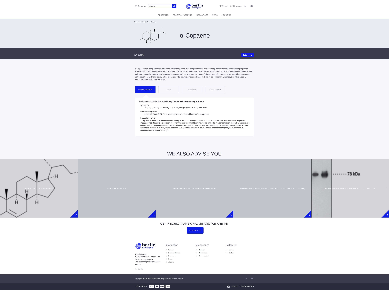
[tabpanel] (194, 116)
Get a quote (247, 55)
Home (136, 22)
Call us (140, 269)
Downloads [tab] (192, 90)
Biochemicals (143, 22)
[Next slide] (386, 188)
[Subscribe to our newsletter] (228, 286)
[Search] (174, 6)
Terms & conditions (178, 278)
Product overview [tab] (145, 90)
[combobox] (160, 6)
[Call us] (136, 269)
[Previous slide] (2, 188)
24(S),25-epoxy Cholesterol (39, 181)
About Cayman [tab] (215, 90)
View (39, 194)
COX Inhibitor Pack (116, 181)
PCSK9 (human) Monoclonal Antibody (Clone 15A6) (350, 181)
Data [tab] (169, 90)
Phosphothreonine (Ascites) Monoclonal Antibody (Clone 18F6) (272, 181)
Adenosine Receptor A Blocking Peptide (194, 181)
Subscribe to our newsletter (242, 286)
